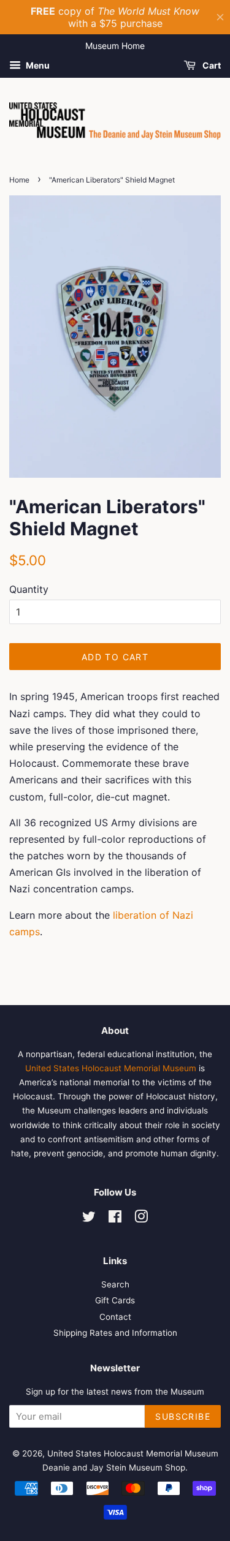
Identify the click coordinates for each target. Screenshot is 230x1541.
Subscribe (182, 1416)
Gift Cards (115, 1300)
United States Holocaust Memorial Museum (110, 1068)
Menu (37, 65)
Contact (115, 1317)
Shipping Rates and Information (115, 1333)
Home (19, 179)
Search (115, 1284)
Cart (211, 65)
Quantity (28, 589)
